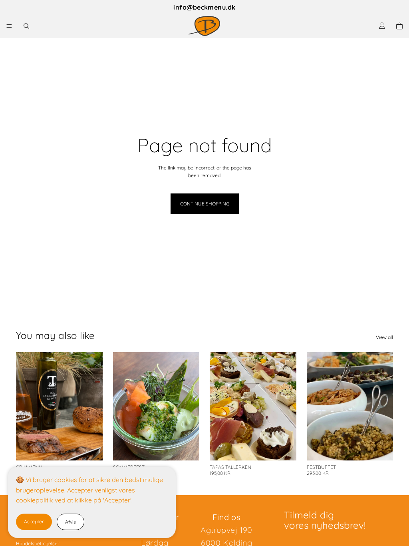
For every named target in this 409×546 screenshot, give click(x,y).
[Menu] (9, 26)
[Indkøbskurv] (399, 26)
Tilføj (193, 448)
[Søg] (26, 26)
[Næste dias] (94, 406)
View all (384, 337)
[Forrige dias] (25, 406)
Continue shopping (204, 204)
